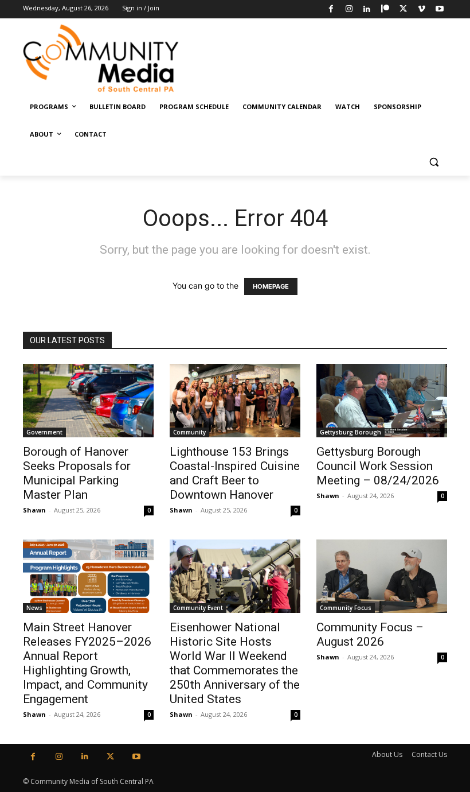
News (34, 608)
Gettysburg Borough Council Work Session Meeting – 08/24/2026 (377, 466)
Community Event (198, 608)
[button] (433, 162)
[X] (403, 9)
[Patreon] (385, 9)
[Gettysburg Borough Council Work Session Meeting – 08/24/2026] (381, 400)
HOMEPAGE (271, 286)
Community (189, 432)
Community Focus (345, 608)
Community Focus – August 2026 (370, 634)
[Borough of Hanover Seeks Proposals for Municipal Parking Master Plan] (88, 400)
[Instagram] (349, 9)
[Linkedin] (367, 9)
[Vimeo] (421, 9)
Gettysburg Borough (350, 432)
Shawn (34, 510)
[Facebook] (331, 9)
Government (44, 432)
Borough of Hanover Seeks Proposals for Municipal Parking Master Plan (77, 473)
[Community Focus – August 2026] (381, 576)
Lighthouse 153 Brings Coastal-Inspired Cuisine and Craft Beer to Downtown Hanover (235, 473)
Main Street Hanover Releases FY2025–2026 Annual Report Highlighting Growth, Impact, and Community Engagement (87, 663)
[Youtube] (439, 9)
